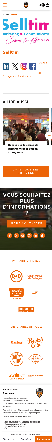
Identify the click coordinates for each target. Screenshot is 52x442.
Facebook (23, 76)
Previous (5, 135)
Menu (6, 5)
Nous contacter (39, 5)
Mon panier (47, 5)
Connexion (43, 5)
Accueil (6, 14)
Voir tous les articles (26, 171)
